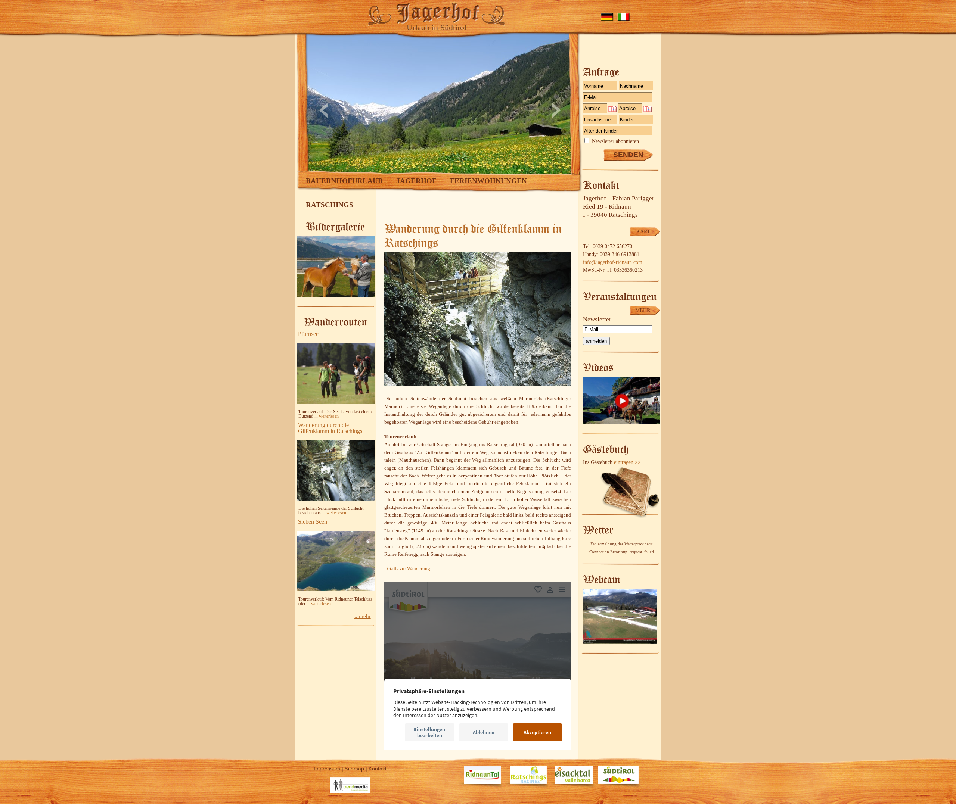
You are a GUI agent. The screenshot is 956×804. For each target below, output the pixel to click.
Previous (323, 110)
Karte (645, 231)
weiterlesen (329, 416)
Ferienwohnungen (488, 181)
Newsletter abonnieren (615, 141)
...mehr (362, 616)
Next (556, 110)
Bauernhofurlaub (344, 181)
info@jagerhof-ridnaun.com (612, 262)
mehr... (645, 310)
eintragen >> (627, 462)
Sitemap (354, 769)
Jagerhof (416, 181)
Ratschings (329, 205)
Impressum (327, 769)
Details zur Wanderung (407, 568)
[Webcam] (620, 642)
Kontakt (378, 769)
